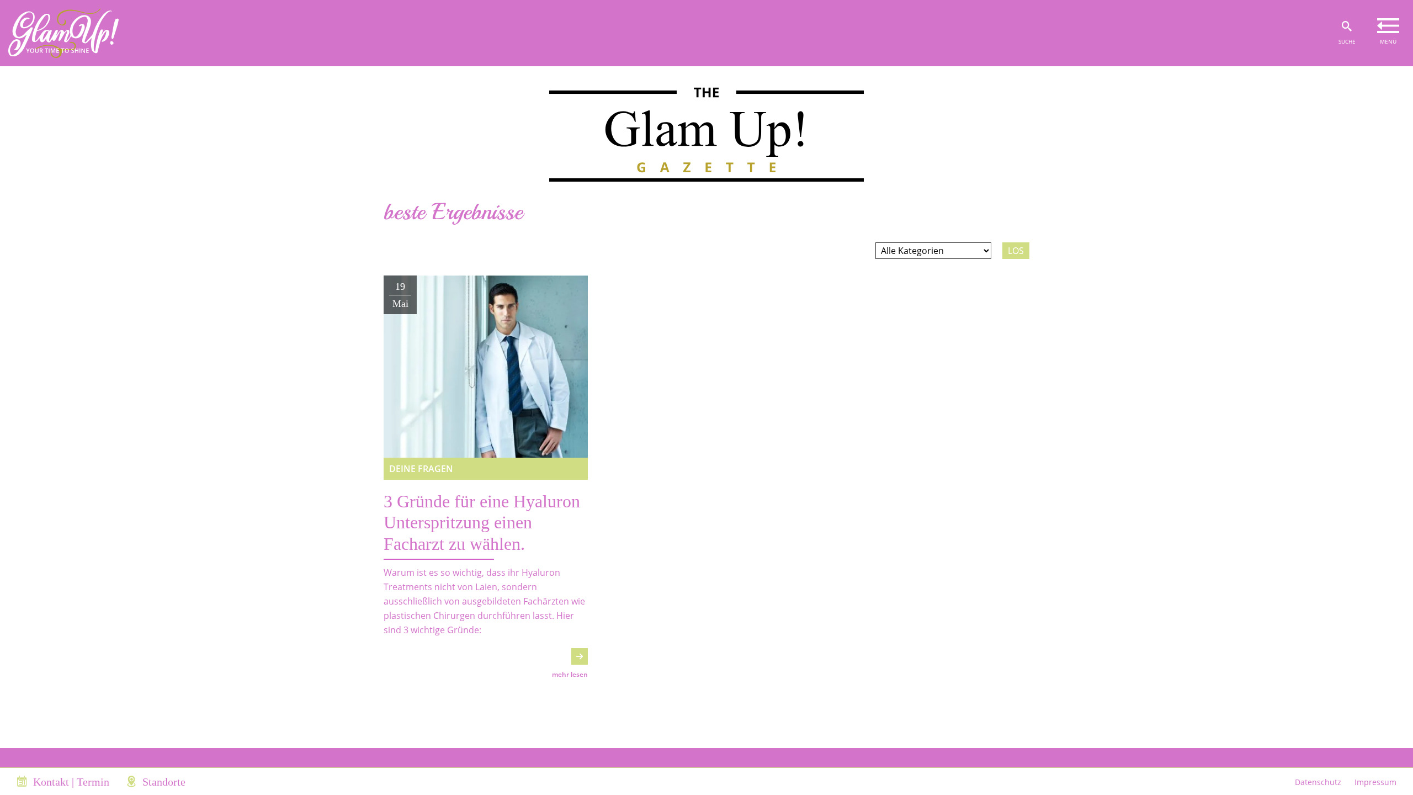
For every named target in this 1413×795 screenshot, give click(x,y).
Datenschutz (1318, 782)
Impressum (1375, 782)
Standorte (163, 782)
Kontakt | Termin (71, 782)
